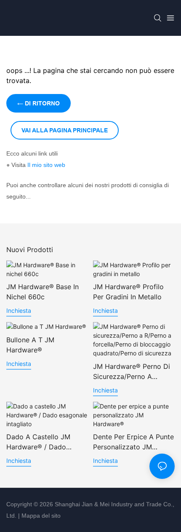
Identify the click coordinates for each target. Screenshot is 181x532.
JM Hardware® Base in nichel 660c (42, 291)
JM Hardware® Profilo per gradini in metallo (128, 291)
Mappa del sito (40, 515)
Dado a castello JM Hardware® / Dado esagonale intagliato (38, 442)
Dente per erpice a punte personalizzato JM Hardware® (133, 442)
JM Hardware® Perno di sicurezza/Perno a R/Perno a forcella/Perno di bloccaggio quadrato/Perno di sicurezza (133, 372)
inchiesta (18, 310)
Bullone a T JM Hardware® (30, 345)
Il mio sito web (46, 164)
